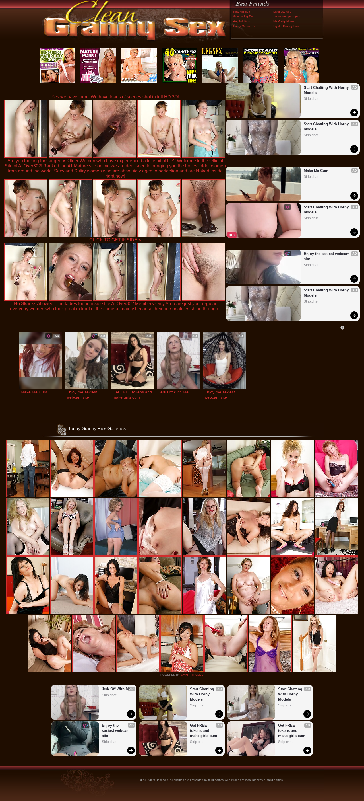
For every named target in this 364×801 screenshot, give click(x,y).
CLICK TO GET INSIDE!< (115, 239)
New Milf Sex (241, 11)
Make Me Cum (316, 171)
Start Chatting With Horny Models (327, 90)
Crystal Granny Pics (286, 26)
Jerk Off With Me (173, 392)
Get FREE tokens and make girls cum (132, 394)
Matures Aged (282, 11)
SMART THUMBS (192, 674)
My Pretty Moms (283, 21)
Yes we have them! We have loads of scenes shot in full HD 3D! (115, 97)
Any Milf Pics (241, 21)
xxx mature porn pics (286, 16)
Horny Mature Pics (245, 26)
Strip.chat (311, 99)
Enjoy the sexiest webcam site (327, 256)
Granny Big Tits (243, 16)
